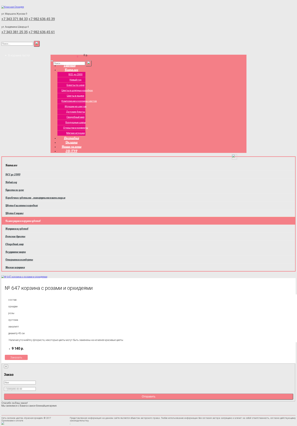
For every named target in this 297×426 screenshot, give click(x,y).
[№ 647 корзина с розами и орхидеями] (24, 276)
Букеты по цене (76, 85)
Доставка (71, 138)
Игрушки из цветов (75, 106)
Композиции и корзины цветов (78, 101)
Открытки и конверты (75, 127)
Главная (69, 65)
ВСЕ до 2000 (75, 74)
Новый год (75, 79)
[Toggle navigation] (52, 60)
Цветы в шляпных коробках (77, 90)
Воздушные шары (75, 122)
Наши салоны (71, 146)
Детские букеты (75, 111)
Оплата (71, 142)
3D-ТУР (71, 151)
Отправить (148, 396)
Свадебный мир (76, 117)
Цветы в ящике (75, 95)
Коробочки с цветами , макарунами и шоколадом (35, 197)
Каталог (71, 69)
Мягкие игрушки (75, 133)
